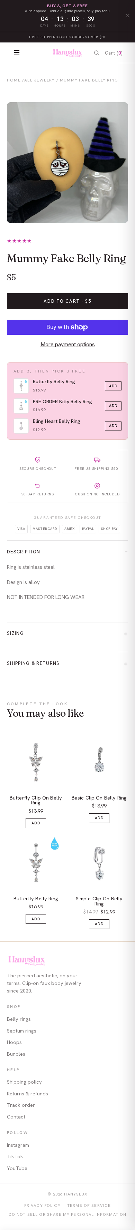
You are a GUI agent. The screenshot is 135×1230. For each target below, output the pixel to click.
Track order (21, 1105)
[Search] (96, 53)
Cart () (114, 53)
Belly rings (19, 1019)
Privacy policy (42, 1205)
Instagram (18, 1145)
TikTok (15, 1156)
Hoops (14, 1042)
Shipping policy (24, 1082)
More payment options (67, 344)
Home (14, 80)
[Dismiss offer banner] (127, 16)
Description (23, 552)
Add (113, 386)
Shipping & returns (33, 663)
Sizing (15, 633)
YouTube (17, 1168)
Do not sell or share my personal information (68, 1214)
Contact (16, 1117)
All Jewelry (39, 80)
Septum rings (21, 1031)
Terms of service (89, 1205)
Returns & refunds (27, 1094)
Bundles (16, 1054)
